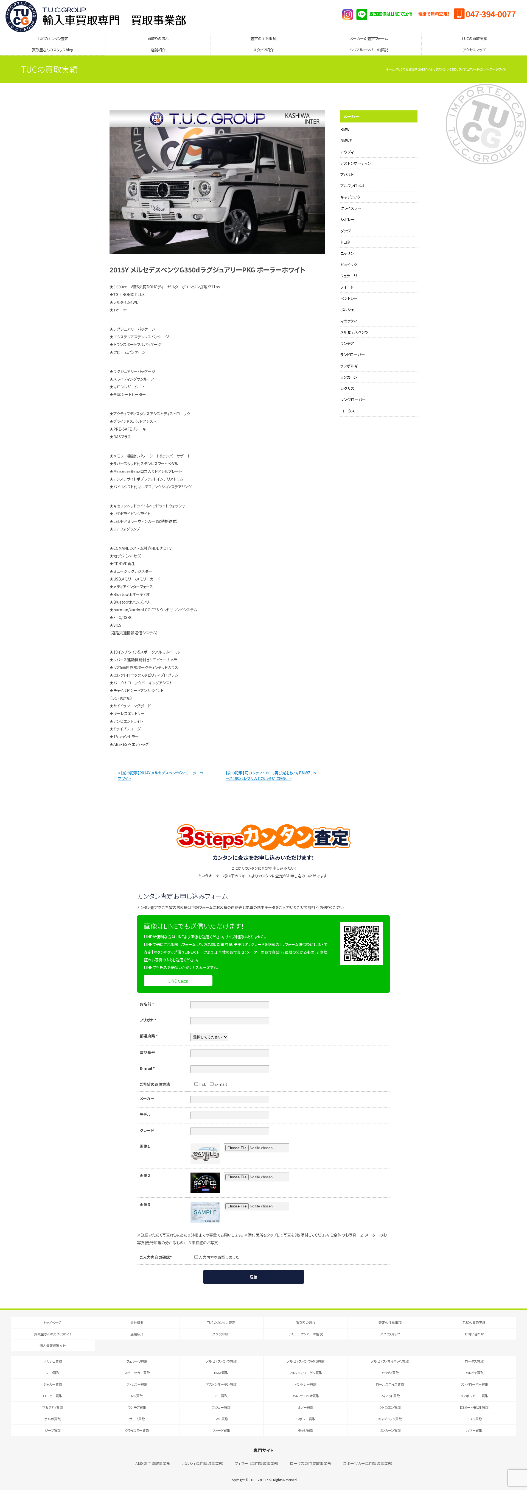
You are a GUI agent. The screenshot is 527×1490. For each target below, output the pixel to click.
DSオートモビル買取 (474, 1407)
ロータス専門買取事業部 (310, 1463)
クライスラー (350, 208)
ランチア (347, 343)
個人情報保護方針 (53, 1345)
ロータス (347, 411)
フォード (347, 287)
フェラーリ (348, 275)
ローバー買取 (52, 1395)
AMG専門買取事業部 (152, 1463)
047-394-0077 (490, 14)
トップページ (52, 1322)
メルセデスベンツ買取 (221, 1361)
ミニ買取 (221, 1395)
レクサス (347, 388)
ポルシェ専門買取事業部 (202, 1463)
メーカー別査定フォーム (369, 38)
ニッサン (347, 253)
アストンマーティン (355, 163)
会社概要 (137, 1322)
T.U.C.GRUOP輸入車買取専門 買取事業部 (95, 16)
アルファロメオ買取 (305, 1395)
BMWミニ (348, 140)
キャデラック (350, 197)
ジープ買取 (53, 1430)
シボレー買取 (305, 1418)
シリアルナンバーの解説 (369, 49)
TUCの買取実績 (474, 38)
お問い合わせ (474, 1334)
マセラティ (348, 320)
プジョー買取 (221, 1407)
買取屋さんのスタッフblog (53, 49)
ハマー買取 (474, 1430)
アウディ (347, 152)
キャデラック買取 (390, 1418)
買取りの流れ (158, 38)
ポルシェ (347, 309)
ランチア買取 (137, 1407)
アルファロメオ (352, 185)
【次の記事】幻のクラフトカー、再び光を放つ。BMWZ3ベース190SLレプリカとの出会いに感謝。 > (271, 775)
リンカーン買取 (390, 1430)
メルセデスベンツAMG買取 (305, 1361)
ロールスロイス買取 (390, 1384)
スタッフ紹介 (263, 49)
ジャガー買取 (52, 1384)
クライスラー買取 (137, 1430)
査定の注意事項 (263, 38)
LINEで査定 (178, 981)
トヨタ (345, 242)
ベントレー (349, 298)
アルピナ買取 (474, 1372)
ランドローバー (352, 354)
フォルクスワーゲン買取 (305, 1372)
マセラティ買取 (52, 1407)
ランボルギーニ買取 (474, 1395)
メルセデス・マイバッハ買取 (390, 1361)
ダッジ (345, 230)
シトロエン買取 (390, 1407)
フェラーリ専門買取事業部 (256, 1463)
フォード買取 (221, 1430)
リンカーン (348, 377)
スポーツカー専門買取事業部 (367, 1463)
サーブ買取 (137, 1418)
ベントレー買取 (305, 1384)
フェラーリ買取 (137, 1361)
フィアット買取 (390, 1395)
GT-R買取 (53, 1372)
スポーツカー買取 (137, 1372)
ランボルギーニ (352, 366)
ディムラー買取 (137, 1384)
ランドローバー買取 (474, 1384)
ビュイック (348, 264)
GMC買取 (221, 1418)
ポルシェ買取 (52, 1361)
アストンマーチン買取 (221, 1384)
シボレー (347, 219)
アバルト (347, 174)
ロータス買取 (474, 1361)
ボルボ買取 (52, 1418)
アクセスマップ (474, 49)
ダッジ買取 (305, 1430)
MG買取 (137, 1395)
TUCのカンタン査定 (52, 38)
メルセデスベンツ (354, 332)
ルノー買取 (305, 1407)
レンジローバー (353, 399)
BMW (344, 129)
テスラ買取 (474, 1418)
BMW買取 (221, 1372)
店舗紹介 (158, 49)
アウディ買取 (390, 1372)
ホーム (390, 69)
